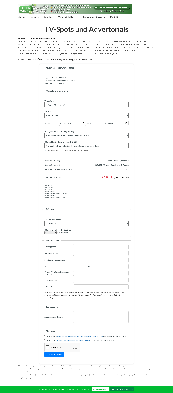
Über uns (22, 17)
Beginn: (47, 123)
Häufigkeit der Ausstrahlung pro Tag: (59, 131)
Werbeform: (49, 101)
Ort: (89, 266)
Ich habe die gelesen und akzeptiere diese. (86, 336)
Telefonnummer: (51, 280)
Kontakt (114, 17)
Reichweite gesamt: (52, 165)
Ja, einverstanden (100, 389)
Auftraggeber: (50, 246)
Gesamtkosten (52, 177)
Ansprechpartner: (51, 253)
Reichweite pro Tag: (52, 160)
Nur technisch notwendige (122, 389)
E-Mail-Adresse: (51, 287)
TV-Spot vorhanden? (52, 219)
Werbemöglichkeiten (67, 17)
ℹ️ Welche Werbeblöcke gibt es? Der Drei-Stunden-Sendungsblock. (67, 150)
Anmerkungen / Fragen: (53, 317)
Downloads (49, 17)
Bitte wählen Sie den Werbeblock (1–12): (60, 142)
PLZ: (46, 266)
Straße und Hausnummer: (54, 260)
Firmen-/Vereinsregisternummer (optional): (57, 273)
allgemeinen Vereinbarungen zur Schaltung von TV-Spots (80, 336)
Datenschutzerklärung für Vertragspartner (74, 340)
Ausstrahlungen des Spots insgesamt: (59, 169)
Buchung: (48, 111)
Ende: (89, 123)
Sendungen (34, 17)
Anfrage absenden (54, 354)
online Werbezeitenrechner (94, 17)
